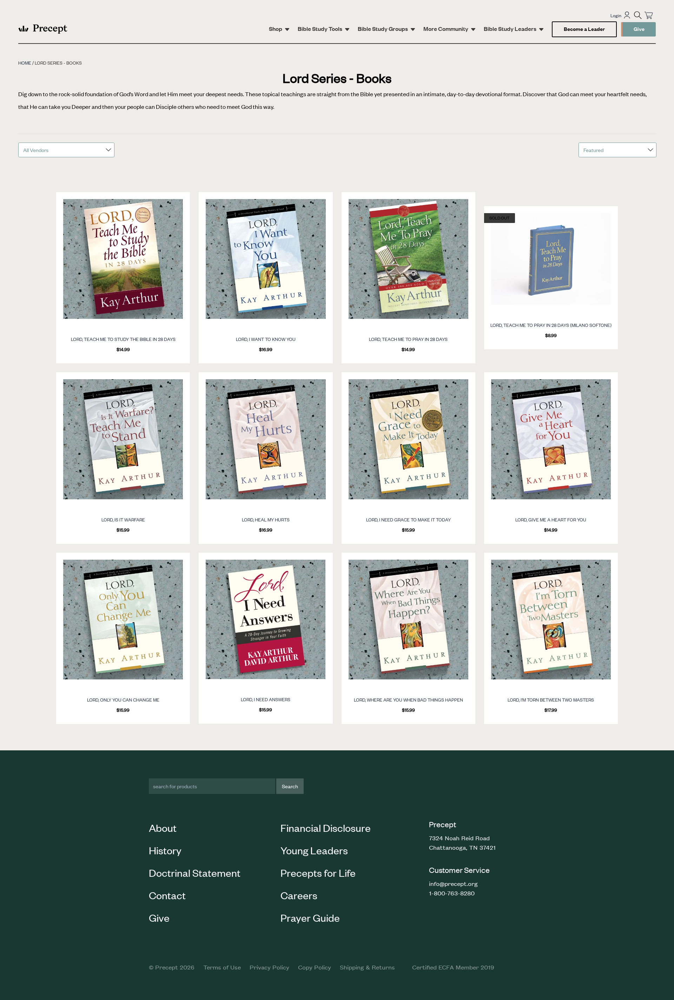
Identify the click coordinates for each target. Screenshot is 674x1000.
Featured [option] (593, 149)
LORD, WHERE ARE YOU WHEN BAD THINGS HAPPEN (408, 699)
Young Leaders (314, 850)
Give (639, 28)
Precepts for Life (318, 872)
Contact (167, 895)
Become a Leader (584, 28)
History (165, 850)
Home (24, 62)
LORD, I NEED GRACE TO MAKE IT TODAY (408, 519)
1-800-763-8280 (452, 893)
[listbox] (66, 150)
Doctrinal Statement (194, 872)
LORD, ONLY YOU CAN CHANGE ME (123, 699)
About (163, 827)
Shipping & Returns (367, 967)
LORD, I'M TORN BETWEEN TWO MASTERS (551, 699)
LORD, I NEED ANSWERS (265, 699)
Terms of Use (222, 967)
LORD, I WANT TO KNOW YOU (266, 339)
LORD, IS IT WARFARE (123, 519)
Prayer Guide (310, 917)
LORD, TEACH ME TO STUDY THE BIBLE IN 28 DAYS (123, 339)
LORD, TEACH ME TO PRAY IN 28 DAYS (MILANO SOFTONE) (551, 325)
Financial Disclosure (325, 827)
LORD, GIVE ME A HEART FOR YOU (550, 519)
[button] (638, 15)
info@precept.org (453, 883)
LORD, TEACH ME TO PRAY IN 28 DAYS (408, 339)
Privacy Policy (269, 967)
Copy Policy (314, 967)
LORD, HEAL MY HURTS (266, 519)
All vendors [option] (35, 149)
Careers (298, 895)
